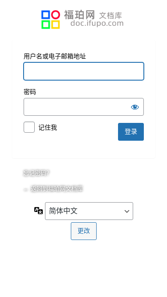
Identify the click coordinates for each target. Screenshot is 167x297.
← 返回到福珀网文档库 (53, 188)
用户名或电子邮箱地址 (55, 56)
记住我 (47, 127)
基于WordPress (83, 19)
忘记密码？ (37, 173)
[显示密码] (135, 107)
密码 (30, 91)
